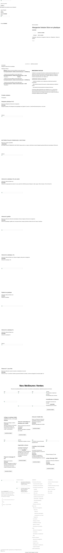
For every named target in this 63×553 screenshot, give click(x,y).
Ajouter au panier (41, 32)
